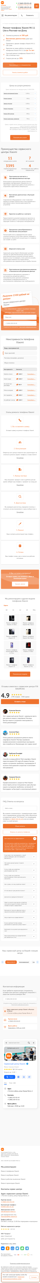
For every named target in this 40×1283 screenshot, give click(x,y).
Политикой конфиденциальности (20, 1004)
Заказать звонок (20, 584)
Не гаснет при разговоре (8, 384)
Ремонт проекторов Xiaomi (10, 1183)
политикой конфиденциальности (27, 327)
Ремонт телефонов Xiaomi (10, 1171)
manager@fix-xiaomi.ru (9, 1216)
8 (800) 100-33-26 (7, 1207)
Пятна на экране (8, 390)
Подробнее (20, 458)
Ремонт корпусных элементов (11, 119)
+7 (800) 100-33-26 (24, 7)
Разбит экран (7, 379)
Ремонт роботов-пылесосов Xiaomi (13, 1179)
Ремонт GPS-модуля (9, 113)
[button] (2, 962)
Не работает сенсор (9, 400)
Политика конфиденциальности (20, 1263)
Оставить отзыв (19, 702)
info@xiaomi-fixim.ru (8, 1211)
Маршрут (11, 1077)
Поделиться (3, 1248)
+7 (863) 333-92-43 (24, 3)
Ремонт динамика (8, 108)
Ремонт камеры (8, 98)
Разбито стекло (8, 374)
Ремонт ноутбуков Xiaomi (10, 1175)
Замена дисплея (8, 103)
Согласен (34, 1277)
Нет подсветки (8, 395)
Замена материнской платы (11, 93)
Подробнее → (31, 374)
